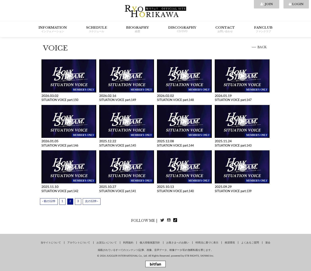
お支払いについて (106, 242)
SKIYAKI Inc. (207, 255)
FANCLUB (263, 29)
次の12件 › (91, 201)
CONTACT (225, 29)
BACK (262, 47)
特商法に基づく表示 (206, 242)
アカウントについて (78, 242)
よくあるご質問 (250, 242)
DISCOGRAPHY (182, 29)
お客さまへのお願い (177, 242)
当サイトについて (51, 242)
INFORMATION (53, 29)
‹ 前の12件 (48, 201)
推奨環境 (230, 242)
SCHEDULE (96, 29)
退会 (267, 242)
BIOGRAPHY (137, 29)
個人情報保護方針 (150, 242)
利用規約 (128, 242)
